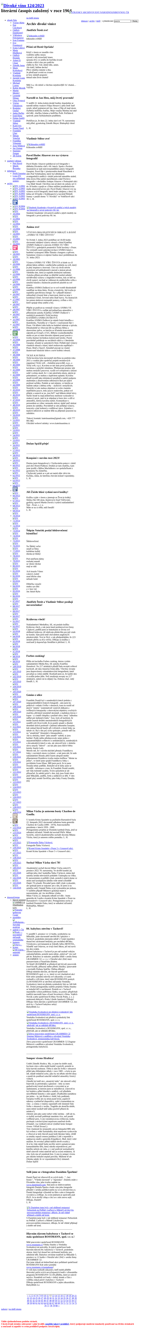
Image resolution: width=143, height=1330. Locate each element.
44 (39, 1300)
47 (48, 1300)
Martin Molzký (16, 91)
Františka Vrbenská (17, 142)
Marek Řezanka (16, 167)
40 (28, 1300)
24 (34, 1298)
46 (45, 1300)
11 (48, 1295)
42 (34, 1300)
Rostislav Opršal (17, 109)
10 (45, 1295)
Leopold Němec (16, 96)
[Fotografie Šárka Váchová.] (40, 842)
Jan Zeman (17, 148)
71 (64, 1303)
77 (48, 1305)
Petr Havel (17, 163)
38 (73, 1298)
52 (61, 1300)
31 (53, 1298)
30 (50, 1298)
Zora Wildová (19, 146)
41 (31, 1300)
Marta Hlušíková (17, 51)
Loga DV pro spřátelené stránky (19, 178)
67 (53, 1303)
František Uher (17, 132)
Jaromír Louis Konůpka (19, 79)
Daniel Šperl (18, 128)
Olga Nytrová (19, 100)
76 (45, 1305)
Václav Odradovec (17, 104)
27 (42, 1298)
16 (61, 1295)
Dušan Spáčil (18, 118)
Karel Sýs (17, 126)
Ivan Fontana (18, 40)
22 (28, 1298)
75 (75, 1303)
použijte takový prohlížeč (57, 1324)
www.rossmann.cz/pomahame (39, 1267)
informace (11, 171)
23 (31, 1298)
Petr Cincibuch (17, 26)
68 (56, 1303)
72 (67, 1303)
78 (51, 1305)
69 (59, 1303)
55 (70, 1300)
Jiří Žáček (17, 156)
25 (36, 1298)
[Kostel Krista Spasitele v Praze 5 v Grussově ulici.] (50, 848)
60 (34, 1303)
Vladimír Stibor (17, 121)
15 (59, 1295)
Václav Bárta (18, 22)
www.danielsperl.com (36, 1185)
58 (28, 1303)
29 (48, 1298)
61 (36, 1303)
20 (73, 1295)
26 (39, 1298)
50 (56, 1300)
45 (42, 1300)
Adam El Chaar (17, 61)
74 (73, 1303)
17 (64, 1295)
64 (45, 1303)
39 (75, 1298)
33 (59, 1298)
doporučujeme (13, 897)
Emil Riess (17, 115)
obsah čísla (12, 20)
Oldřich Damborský (18, 31)
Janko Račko (18, 113)
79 (54, 1305)
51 (59, 1300)
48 (50, 1300)
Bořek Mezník (19, 88)
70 (61, 1303)
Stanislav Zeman (17, 152)
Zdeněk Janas (19, 65)
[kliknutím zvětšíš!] (36, 36)
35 (64, 1298)
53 (64, 1300)
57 (75, 1300)
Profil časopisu (19, 173)
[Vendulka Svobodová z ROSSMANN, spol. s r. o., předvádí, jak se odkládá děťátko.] (52, 1025)
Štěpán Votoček (16, 137)
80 (56, 1305)
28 (45, 1298)
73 (70, 1303)
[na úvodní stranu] (22, 5)
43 (36, 1300)
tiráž (98, 21)
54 (67, 1300)
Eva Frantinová (17, 44)
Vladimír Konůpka (17, 74)
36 (67, 1298)
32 (56, 1298)
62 (39, 1303)
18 (67, 1295)
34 (61, 1298)
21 (75, 1295)
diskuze (84, 21)
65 (48, 1303)
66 (50, 1303)
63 (42, 1303)
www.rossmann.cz (34, 1244)
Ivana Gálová (19, 48)
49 (53, 1300)
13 (53, 1295)
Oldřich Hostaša (16, 56)
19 (70, 1295)
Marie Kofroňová (17, 69)
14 (56, 1295)
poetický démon (14, 161)
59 (31, 1303)
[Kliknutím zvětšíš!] (36, 144)
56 (73, 1300)
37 (70, 1298)
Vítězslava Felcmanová (18, 36)
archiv (92, 21)
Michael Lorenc (16, 84)
